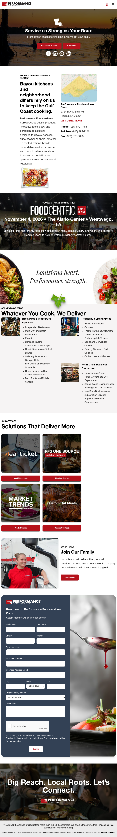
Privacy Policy (70, 832)
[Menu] (113, 4)
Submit (36, 749)
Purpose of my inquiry (16, 693)
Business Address (14, 659)
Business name (13, 647)
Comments (11, 704)
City (8, 682)
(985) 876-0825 (74, 136)
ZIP (49, 682)
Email (9, 636)
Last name (42, 625)
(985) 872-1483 (78, 127)
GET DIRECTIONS (71, 121)
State (29, 682)
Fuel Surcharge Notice (106, 832)
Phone (40, 636)
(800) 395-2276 (80, 131)
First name (11, 625)
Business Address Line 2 (17, 670)
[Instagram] (55, 53)
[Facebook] (48, 53)
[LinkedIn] (68, 53)
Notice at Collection (85, 832)
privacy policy (58, 738)
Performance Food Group (48, 832)
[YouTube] (61, 53)
